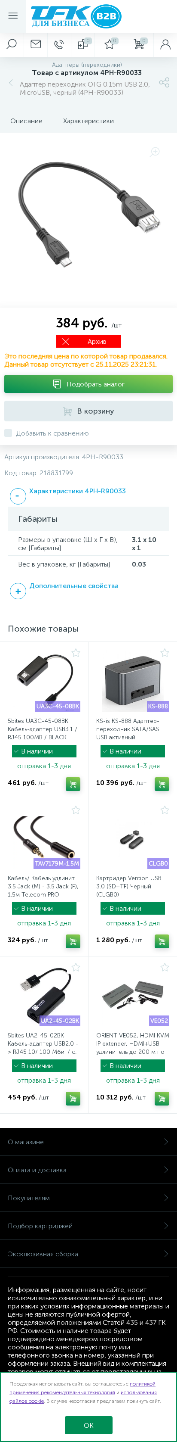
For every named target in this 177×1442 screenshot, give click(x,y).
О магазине (26, 1142)
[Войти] (165, 45)
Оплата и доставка (37, 1170)
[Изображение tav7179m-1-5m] (44, 838)
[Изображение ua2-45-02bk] (44, 995)
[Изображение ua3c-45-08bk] (44, 681)
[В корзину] (73, 784)
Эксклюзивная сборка (43, 1254)
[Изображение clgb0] (132, 838)
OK (89, 1425)
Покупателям (29, 1198)
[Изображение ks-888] (132, 681)
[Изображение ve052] (132, 995)
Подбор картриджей (40, 1226)
